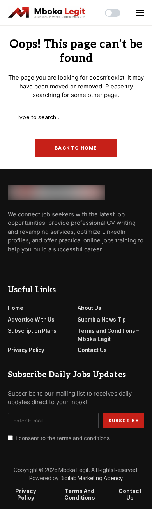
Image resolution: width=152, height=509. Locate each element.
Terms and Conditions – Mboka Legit (108, 334)
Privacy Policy (26, 349)
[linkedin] (55, 266)
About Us (89, 307)
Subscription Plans (32, 330)
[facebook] (10, 266)
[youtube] (32, 266)
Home (15, 307)
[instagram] (43, 266)
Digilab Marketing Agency (91, 478)
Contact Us (92, 349)
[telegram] (21, 266)
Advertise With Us (31, 319)
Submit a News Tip (102, 319)
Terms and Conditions (79, 494)
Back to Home (76, 148)
